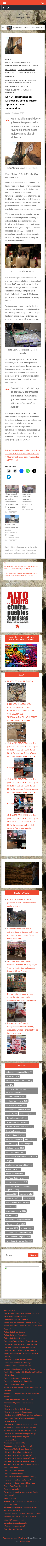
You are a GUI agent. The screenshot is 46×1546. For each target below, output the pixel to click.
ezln (9, 1161)
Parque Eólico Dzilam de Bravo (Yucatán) (20, 1427)
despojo (30, 1139)
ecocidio (11, 1144)
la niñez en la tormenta (17, 1178)
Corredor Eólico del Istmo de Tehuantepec (20, 1424)
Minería (7, 1406)
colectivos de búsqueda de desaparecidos (16, 1090)
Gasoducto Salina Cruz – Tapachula (18, 1381)
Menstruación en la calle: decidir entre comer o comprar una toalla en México (20, 574)
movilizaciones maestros (18, 1202)
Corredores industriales (21, 1366)
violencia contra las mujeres (25, 553)
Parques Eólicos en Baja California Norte (20, 1430)
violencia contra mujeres (18, 1237)
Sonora (13, 1507)
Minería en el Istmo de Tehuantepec (18, 1412)
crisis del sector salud (16, 1118)
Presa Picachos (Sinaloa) (13, 1473)
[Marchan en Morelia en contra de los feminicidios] (29, 489)
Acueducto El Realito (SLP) (14, 1443)
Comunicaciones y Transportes (16, 1319)
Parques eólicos (10, 1421)
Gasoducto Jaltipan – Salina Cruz (17, 1378)
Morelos (7, 1415)
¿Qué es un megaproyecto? (14, 1526)
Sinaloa (7, 1507)
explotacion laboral (15, 1152)
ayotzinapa (12, 1076)
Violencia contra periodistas (15, 1514)
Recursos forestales (11, 1489)
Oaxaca (17, 1418)
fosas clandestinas (15, 1173)
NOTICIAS (21, 1415)
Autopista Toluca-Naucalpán (15, 1335)
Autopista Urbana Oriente (14, 1338)
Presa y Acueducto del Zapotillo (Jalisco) (20, 1477)
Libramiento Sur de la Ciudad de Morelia (20, 1350)
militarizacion (13, 1198)
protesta (11, 1215)
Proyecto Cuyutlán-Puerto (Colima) (18, 1360)
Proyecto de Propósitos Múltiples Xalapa (20, 1433)
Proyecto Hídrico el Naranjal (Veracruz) (19, 1483)
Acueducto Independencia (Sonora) (18, 1446)
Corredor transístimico (13, 1529)
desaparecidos (14, 1139)
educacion (26, 1144)
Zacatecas (37, 1514)
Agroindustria (9, 1310)
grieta (7, 113)
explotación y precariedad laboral (21, 1156)
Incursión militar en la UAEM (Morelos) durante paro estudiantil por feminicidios (21, 902)
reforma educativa (15, 1224)
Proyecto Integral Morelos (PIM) (17, 1437)
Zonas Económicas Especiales (15, 1523)
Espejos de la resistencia (25, 1369)
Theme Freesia (24, 1541)
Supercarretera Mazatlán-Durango (17, 1363)
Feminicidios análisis (26, 69)
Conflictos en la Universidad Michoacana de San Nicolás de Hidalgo (21, 64)
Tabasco (19, 1507)
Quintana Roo (24, 1486)
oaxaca (11, 1207)
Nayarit (14, 1415)
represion (12, 1228)
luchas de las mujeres (16, 1182)
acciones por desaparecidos (19, 1072)
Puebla (6, 1486)
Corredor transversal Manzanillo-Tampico (20, 1347)
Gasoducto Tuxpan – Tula (14, 1384)
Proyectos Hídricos (11, 1440)
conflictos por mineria (17, 1101)
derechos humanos (15, 1131)
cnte (10, 1085)
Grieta (23, 14)
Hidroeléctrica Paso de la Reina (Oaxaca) (20, 1458)
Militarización (27, 1403)
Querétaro (14, 1486)
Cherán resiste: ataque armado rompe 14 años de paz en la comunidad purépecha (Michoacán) (21, 997)
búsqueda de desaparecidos (19, 1080)
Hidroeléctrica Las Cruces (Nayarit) (18, 1455)
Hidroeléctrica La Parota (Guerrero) (18, 1452)
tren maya (27, 1228)
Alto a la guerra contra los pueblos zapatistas (21, 1313)
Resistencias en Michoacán (16, 87)
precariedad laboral (16, 1211)
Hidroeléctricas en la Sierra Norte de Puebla (21, 1464)
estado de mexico (15, 1148)
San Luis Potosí (10, 1498)
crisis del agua (28, 1114)
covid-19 (11, 1114)
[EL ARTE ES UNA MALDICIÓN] (16, 692)
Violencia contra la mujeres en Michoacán (18, 91)
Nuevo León (8, 1418)
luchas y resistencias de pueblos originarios (18, 1188)
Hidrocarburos (10, 1375)
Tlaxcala (35, 1507)
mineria (29, 1198)
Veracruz (16, 1510)
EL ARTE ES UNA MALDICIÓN (20, 681)
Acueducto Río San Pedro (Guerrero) (18, 1449)
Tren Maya (8, 1510)
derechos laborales (15, 1135)
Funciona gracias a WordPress (15, 1538)
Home (6, 1400)
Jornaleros (13, 1400)
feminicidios (10, 547)
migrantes (26, 1194)
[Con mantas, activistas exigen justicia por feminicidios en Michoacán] (12, 519)
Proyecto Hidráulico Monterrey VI (17, 1480)
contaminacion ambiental (18, 1109)
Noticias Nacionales (34, 1415)
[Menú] (4, 2)
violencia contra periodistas (19, 1241)
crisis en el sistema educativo (19, 1126)
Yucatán (30, 1514)
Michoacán (10, 77)
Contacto (7, 1366)
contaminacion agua (16, 1105)
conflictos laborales (16, 1097)
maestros (11, 1194)
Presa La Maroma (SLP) (13, 1467)
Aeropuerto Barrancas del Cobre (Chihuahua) (22, 1322)
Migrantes (17, 1403)
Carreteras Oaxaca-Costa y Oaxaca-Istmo (20, 1341)
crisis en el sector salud (17, 1122)
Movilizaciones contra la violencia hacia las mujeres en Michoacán (20, 81)
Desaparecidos (10, 1369)
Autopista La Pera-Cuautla (14, 1332)
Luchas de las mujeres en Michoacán (20, 73)
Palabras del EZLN (27, 1418)
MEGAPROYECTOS (25, 1400)
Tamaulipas (27, 1507)
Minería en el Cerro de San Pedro (17, 1409)
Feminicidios (10, 69)
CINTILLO (8, 59)
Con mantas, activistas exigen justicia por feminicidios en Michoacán (11, 529)
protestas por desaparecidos (19, 1219)
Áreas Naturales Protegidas (15, 1316)
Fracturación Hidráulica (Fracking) (28, 1372)
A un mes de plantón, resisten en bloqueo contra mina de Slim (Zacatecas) (21, 567)
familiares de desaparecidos (19, 1165)
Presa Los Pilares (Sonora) (14, 1470)
